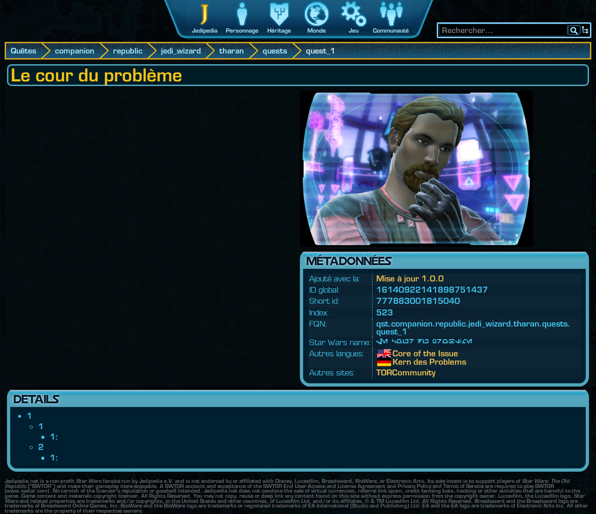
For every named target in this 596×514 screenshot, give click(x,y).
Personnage (242, 30)
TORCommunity (405, 372)
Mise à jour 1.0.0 (410, 278)
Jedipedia (204, 30)
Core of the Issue (399, 353)
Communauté (391, 30)
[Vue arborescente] (585, 30)
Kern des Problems (399, 362)
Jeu (354, 30)
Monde (316, 30)
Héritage (279, 30)
